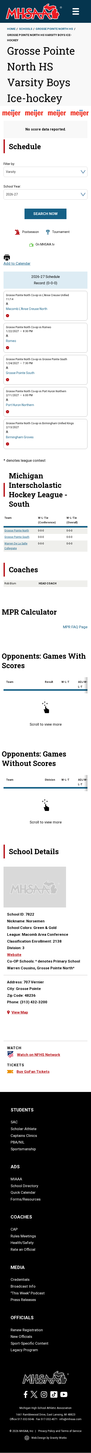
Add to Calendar (17, 263)
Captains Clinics (24, 1135)
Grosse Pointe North (16, 530)
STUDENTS (22, 1110)
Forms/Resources (26, 1199)
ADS (15, 1166)
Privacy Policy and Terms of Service (60, 1431)
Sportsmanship (23, 1149)
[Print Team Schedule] (7, 257)
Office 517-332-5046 (22, 1419)
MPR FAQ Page (75, 627)
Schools (25, 28)
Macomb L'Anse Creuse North (26, 309)
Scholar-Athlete (23, 1129)
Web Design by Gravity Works (49, 1437)
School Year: (12, 186)
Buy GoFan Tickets (33, 1071)
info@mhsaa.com (70, 1419)
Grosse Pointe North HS (54, 28)
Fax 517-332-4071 (47, 1419)
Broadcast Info (23, 1286)
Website (14, 954)
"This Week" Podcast (28, 1293)
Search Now (45, 213)
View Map (19, 1012)
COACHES (21, 1217)
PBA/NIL (18, 1142)
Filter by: (9, 164)
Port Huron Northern (20, 405)
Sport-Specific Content (29, 1343)
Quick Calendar (23, 1192)
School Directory (24, 1186)
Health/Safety (22, 1242)
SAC (14, 1122)
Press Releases (23, 1299)
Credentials (20, 1279)
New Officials (21, 1336)
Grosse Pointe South (20, 373)
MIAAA (16, 1179)
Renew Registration (27, 1330)
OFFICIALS (22, 1317)
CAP (14, 1229)
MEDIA (18, 1267)
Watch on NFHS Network (38, 1054)
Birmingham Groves (20, 437)
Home (11, 28)
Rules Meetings (23, 1236)
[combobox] (6, 172)
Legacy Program (24, 1350)
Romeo (11, 341)
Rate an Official (23, 1249)
